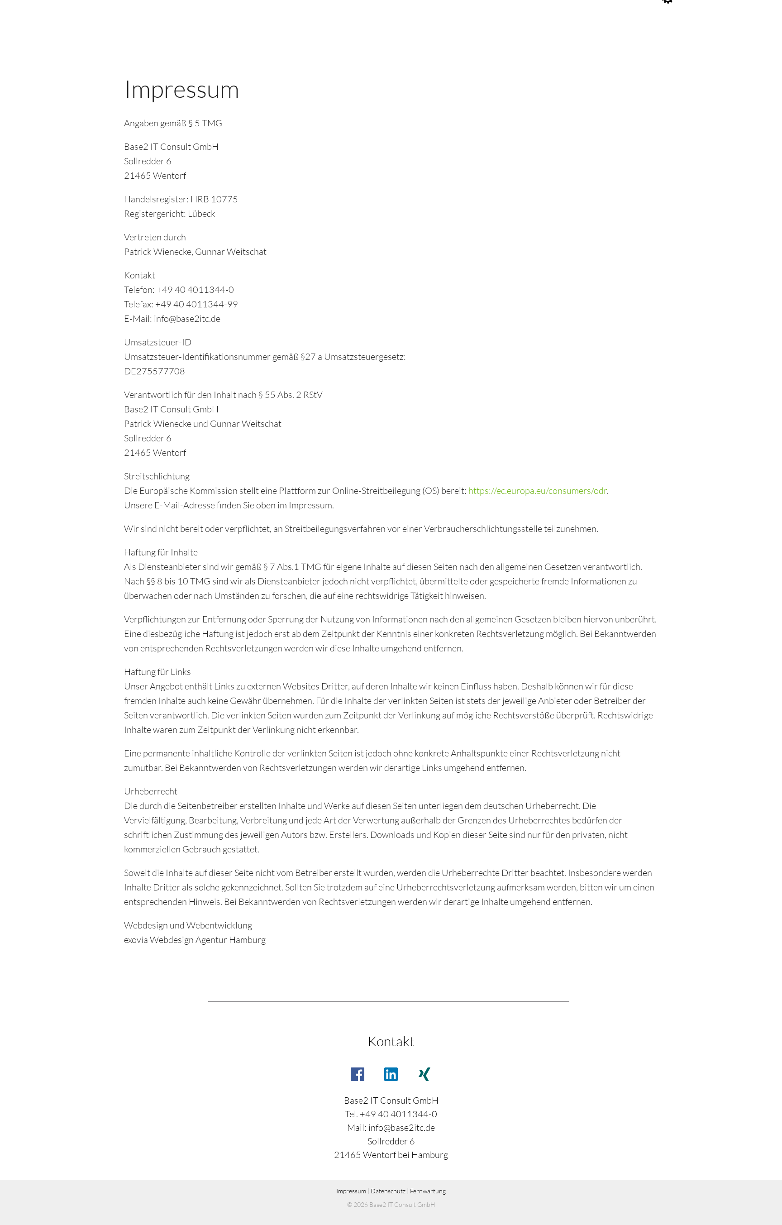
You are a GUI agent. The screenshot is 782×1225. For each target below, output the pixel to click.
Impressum (351, 1191)
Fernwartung (428, 1191)
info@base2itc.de (401, 1127)
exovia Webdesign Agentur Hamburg (195, 939)
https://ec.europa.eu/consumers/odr (537, 490)
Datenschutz (388, 1191)
